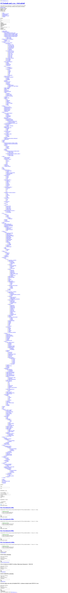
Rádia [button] (9, 324)
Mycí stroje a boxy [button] (7, 81)
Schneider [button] (4, 456)
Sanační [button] (7, 216)
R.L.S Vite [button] (8, 43)
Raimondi (3, 480)
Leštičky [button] (11, 303)
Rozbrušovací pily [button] (13, 314)
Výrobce (1, 495)
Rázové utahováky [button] (13, 265)
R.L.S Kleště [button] (8, 59)
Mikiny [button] (11, 282)
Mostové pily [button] (8, 68)
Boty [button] (7, 99)
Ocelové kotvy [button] (6, 175)
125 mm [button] (13, 360)
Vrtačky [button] (11, 263)
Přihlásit (2, 23)
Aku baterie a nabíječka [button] (12, 332)
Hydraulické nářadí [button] (11, 277)
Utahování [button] (10, 264)
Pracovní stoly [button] (8, 64)
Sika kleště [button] (8, 242)
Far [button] (2, 167)
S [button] (6, 190)
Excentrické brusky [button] (13, 302)
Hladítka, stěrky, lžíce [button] (7, 127)
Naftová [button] (7, 253)
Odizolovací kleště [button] (9, 234)
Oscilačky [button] (11, 274)
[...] (2, 11)
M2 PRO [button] (7, 160)
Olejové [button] (7, 458)
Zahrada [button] (9, 322)
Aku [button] (5, 258)
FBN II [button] (7, 177)
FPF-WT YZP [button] (8, 209)
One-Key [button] (6, 333)
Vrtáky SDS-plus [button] (9, 369)
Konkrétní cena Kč (3, 494)
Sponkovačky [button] (12, 268)
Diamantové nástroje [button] (5, 31)
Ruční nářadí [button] (6, 394)
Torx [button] (9, 383)
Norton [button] (3, 445)
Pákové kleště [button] (8, 240)
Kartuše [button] (11, 287)
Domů (3, 479)
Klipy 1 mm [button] (10, 53)
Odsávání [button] (5, 144)
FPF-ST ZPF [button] (8, 207)
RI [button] (6, 200)
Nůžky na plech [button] (10, 431)
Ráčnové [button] (9, 424)
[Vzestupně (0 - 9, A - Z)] (1, 504)
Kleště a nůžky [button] (8, 428)
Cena (1, 486)
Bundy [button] (11, 283)
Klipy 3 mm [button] (10, 55)
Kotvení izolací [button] (6, 201)
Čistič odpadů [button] (10, 280)
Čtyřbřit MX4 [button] (10, 370)
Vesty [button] (11, 284)
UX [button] (7, 188)
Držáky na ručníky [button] (7, 157)
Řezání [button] (7, 62)
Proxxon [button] (3, 406)
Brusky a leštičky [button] (11, 299)
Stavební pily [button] (8, 67)
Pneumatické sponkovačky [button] (8, 225)
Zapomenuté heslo (3, 24)
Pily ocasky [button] (10, 353)
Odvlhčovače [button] (6, 256)
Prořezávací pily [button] (12, 275)
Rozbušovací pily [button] (9, 454)
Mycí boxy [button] (8, 83)
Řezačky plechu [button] (12, 311)
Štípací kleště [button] (8, 238)
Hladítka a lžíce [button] (6, 97)
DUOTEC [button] (8, 195)
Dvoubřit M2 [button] (10, 371)
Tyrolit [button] (3, 463)
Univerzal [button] (11, 471)
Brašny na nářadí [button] (9, 413)
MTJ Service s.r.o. (14, 592)
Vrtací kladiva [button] (12, 262)
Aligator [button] (9, 243)
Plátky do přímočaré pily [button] (10, 389)
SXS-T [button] (7, 186)
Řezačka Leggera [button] (7, 110)
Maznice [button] (11, 288)
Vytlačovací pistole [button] (9, 173)
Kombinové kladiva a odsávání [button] (15, 294)
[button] (1, 488)
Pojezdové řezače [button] (9, 452)
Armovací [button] (8, 245)
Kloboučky (4, 482)
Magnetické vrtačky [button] (11, 346)
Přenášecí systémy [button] (7, 40)
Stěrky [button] (7, 129)
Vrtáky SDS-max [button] (9, 373)
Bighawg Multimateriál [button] (12, 379)
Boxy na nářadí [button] (8, 410)
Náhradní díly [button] (6, 139)
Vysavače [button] (5, 220)
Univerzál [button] (9, 441)
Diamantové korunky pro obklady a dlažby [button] (11, 33)
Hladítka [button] (7, 128)
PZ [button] (8, 382)
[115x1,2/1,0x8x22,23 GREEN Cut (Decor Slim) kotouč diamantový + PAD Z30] (4, 562)
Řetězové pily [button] (12, 306)
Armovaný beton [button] (11, 475)
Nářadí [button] (5, 462)
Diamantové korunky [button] (9, 120)
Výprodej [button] (3, 477)
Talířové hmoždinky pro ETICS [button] (9, 210)
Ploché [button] (9, 422)
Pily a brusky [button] (6, 117)
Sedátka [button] (7, 101)
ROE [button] (7, 199)
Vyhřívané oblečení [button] (11, 281)
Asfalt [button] (9, 474)
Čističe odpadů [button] (10, 315)
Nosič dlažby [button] (8, 102)
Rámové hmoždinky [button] (7, 179)
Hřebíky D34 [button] (8, 228)
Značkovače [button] (8, 401)
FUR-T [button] (7, 182)
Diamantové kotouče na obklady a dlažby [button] (10, 34)
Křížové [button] (9, 419)
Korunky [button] (5, 150)
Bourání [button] (9, 328)
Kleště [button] (5, 232)
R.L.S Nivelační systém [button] (8, 42)
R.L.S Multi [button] (8, 60)
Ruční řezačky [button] (6, 90)
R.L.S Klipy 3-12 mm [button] (9, 50)
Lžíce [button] (7, 130)
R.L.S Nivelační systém (6, 481)
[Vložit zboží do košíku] (1, 516)
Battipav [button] (3, 105)
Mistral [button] (9, 71)
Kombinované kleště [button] (9, 233)
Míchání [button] (9, 321)
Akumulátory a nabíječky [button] (12, 260)
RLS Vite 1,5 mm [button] (11, 45)
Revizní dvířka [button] (6, 158)
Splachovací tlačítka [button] (7, 159)
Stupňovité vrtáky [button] (9, 393)
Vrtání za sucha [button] (8, 37)
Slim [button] (9, 396)
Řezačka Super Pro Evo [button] (8, 107)
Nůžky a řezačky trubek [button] (14, 273)
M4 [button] (6, 162)
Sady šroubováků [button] (11, 425)
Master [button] (3, 251)
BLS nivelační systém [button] (7, 133)
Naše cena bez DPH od (6, 512)
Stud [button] (9, 398)
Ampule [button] (7, 171)
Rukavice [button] (7, 404)
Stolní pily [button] (12, 313)
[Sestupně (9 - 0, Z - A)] (3, 504)
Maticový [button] (7, 135)
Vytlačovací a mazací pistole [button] (12, 285)
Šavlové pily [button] (12, 271)
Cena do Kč (2, 493)
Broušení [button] (7, 146)
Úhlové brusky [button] (12, 358)
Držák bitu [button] (10, 386)
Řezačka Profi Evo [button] (7, 109)
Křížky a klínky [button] (6, 88)
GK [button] (7, 193)
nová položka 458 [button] (11, 47)
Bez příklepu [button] (12, 349)
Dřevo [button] (9, 390)
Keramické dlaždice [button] (11, 440)
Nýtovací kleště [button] (8, 436)
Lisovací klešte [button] (8, 244)
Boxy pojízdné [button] (8, 412)
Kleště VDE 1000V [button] (11, 430)
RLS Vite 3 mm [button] (10, 48)
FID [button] (7, 202)
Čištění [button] (9, 331)
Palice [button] (7, 104)
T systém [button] (7, 136)
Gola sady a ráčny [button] (9, 426)
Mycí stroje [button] (8, 82)
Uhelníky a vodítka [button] (9, 103)
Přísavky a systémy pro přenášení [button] (7, 39)
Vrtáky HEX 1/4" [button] (9, 380)
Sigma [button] (3, 407)
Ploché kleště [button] (8, 236)
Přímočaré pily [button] (12, 272)
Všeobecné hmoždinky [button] (8, 187)
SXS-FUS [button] (8, 185)
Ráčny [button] (11, 267)
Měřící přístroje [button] (10, 276)
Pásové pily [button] (12, 270)
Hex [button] (9, 384)
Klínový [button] (7, 134)
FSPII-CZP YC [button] (8, 208)
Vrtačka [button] (7, 465)
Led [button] (9, 399)
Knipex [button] (3, 231)
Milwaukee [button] (4, 257)
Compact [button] (9, 397)
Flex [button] (3, 213)
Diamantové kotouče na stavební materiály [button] (11, 35)
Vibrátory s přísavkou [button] (9, 125)
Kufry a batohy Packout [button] (10, 402)
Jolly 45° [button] (5, 145)
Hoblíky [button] (11, 312)
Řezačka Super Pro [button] (7, 106)
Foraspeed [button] (8, 93)
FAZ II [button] (7, 176)
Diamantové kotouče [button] (7, 91)
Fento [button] (3, 168)
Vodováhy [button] (8, 400)
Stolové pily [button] (8, 453)
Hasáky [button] (7, 241)
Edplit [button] (3, 156)
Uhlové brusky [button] (12, 300)
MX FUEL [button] (8, 326)
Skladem (1, 484)
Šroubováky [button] (12, 293)
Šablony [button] (5, 149)
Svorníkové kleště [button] (9, 239)
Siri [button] (2, 408)
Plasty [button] (7, 250)
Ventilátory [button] (6, 164)
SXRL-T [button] (7, 180)
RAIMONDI (3, 501)
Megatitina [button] (8, 79)
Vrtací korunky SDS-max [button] (10, 374)
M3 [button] (6, 161)
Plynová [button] (7, 254)
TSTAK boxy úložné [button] (9, 411)
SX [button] (6, 189)
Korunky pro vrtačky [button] (11, 122)
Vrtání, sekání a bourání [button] (10, 342)
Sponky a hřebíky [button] (11, 435)
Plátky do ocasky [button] (9, 391)
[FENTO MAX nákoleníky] (3, 552)
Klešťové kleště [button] (8, 246)
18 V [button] (7, 290)
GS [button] (6, 198)
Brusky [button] (5, 214)
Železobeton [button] (12, 450)
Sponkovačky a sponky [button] (10, 433)
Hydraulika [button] (8, 337)
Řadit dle (1, 502)
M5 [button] (6, 163)
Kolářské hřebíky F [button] (9, 227)
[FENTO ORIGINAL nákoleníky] (3, 571)
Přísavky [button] (5, 89)
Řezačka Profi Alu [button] (7, 108)
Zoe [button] (9, 74)
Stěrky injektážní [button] (7, 87)
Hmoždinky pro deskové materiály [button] (9, 192)
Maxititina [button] (8, 78)
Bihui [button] (3, 112)
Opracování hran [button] (7, 76)
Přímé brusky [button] (12, 301)
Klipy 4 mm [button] (10, 56)
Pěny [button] (5, 203)
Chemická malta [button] (8, 170)
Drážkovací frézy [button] (9, 365)
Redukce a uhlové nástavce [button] (12, 387)
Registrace (2, 25)
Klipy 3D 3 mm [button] (10, 52)
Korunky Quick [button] (8, 94)
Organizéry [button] (8, 414)
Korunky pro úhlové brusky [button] (12, 121)
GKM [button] (7, 194)
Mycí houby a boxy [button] (7, 131)
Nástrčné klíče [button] (10, 385)
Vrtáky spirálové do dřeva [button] (10, 392)
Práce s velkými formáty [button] (8, 61)
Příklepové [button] (12, 348)
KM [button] (7, 196)
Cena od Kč (2, 492)
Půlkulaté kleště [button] (8, 237)
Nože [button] (5, 247)
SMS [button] (9, 73)
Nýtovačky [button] (12, 266)
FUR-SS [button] (7, 183)
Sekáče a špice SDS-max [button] (10, 375)
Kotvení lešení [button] (6, 197)
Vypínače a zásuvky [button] (7, 166)
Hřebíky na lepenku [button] (9, 229)
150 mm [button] (13, 361)
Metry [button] (7, 395)
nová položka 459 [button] (11, 46)
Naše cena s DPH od (5, 513)
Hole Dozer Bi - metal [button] (11, 377)
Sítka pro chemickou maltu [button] (10, 172)
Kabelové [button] (7, 249)
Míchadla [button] (5, 80)
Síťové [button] (5, 341)
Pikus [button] (9, 72)
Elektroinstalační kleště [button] (10, 235)
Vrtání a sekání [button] (10, 292)
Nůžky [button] (5, 248)
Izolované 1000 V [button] (11, 423)
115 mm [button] (13, 359)
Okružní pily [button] (12, 305)
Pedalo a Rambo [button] (11, 85)
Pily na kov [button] (10, 356)
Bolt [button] (9, 69)
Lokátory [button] (7, 339)
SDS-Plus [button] (9, 343)
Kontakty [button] (3, 16)
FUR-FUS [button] (8, 184)
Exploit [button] (9, 70)
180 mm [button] (13, 362)
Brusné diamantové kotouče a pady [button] (9, 32)
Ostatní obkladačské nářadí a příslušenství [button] (10, 138)
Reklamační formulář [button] (5, 15)
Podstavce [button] (8, 415)
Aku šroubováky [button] (7, 221)
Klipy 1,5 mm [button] (10, 54)
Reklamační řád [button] (4, 14)
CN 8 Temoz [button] (8, 211)
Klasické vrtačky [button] (11, 347)
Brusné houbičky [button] (7, 444)
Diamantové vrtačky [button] (11, 345)
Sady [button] (9, 278)
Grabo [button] (3, 222)
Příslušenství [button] (8, 65)
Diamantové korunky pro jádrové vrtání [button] (10, 36)
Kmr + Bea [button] (4, 223)
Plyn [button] (7, 230)
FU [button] (6, 191)
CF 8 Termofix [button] (8, 212)
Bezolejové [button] (8, 459)
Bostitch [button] (3, 140)
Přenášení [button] (7, 63)
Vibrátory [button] (5, 96)
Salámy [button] (11, 286)
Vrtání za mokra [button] (8, 38)
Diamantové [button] (10, 378)
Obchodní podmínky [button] (5, 13)
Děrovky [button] (7, 376)
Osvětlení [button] (9, 279)
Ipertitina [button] (7, 77)
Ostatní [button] (5, 98)
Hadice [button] (7, 461)
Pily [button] (5, 66)
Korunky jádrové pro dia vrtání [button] (9, 466)
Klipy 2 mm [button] (10, 57)
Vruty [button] (5, 205)
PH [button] (10, 420)
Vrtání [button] (5, 92)
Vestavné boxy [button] (6, 165)
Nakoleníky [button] (8, 100)
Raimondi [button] (4, 41)
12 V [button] (7, 259)
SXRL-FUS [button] (8, 181)
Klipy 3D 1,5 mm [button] (11, 51)
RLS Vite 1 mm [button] (10, 44)
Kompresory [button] (6, 457)
